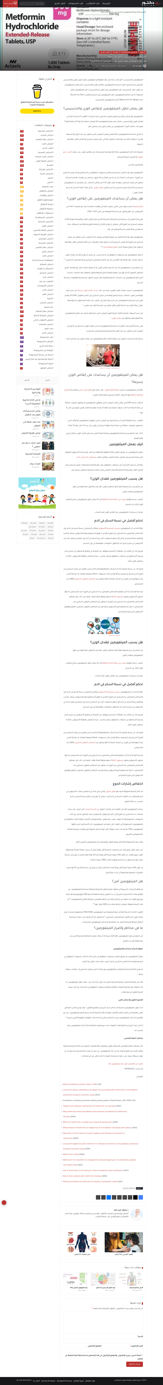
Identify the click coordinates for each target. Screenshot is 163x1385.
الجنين (50, 182)
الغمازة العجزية (32, 454)
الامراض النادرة (46, 174)
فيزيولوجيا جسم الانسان (42, 260)
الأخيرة (47, 380)
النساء (42, 534)
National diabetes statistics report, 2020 (80, 1085)
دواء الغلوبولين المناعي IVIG (78, 1288)
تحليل (25, 534)
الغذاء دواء (35, 464)
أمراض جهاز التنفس (44, 248)
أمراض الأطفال (46, 191)
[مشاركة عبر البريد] (103, 1197)
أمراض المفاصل (45, 239)
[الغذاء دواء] (48, 466)
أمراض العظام (46, 265)
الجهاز (41, 523)
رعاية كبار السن (46, 346)
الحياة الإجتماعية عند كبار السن (39, 359)
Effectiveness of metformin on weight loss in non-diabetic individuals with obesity (97, 1128)
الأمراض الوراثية (46, 170)
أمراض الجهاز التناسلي (43, 230)
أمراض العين (47, 252)
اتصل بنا (36, 1381)
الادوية (135, 12)
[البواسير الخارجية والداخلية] (48, 392)
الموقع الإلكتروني (94, 1346)
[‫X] (135, 1197)
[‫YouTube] (116, 1220)
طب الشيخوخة (76, 4)
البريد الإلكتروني (136, 1346)
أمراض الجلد (47, 256)
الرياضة (42, 527)
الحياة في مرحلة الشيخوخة (41, 355)
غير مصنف (48, 307)
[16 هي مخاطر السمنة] (131, 1279)
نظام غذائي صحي (85, 390)
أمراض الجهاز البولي (44, 161)
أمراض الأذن (47, 290)
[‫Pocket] (119, 1197)
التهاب (50, 523)
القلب (24, 530)
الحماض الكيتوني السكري (85, 579)
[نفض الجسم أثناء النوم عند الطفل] (48, 414)
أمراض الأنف (47, 333)
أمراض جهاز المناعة (44, 311)
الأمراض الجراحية (45, 222)
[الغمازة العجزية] (48, 456)
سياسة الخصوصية (64, 1381)
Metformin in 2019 (71, 1155)
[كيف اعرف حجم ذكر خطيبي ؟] (48, 445)
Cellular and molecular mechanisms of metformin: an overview (89, 1106)
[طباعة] (98, 1197)
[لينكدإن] (119, 1220)
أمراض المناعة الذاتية (43, 316)
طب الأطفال (93, 4)
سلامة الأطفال (46, 209)
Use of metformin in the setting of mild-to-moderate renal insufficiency (93, 1171)
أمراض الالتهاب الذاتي (43, 320)
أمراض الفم (48, 294)
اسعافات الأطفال (45, 213)
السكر (50, 530)
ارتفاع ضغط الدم (111, 247)
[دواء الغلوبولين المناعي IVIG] (75, 1279)
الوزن (33, 534)
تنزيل (50, 538)
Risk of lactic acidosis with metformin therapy (82, 1176)
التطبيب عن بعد (46, 282)
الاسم (140, 1337)
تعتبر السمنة (138, 207)
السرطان (32, 527)
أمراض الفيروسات (45, 286)
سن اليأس (41, 538)
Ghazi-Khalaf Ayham (25, 1380)
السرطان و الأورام (45, 269)
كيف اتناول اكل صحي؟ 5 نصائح (105, 1288)
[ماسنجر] (109, 1197)
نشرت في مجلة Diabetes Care (114, 500)
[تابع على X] (131, 66)
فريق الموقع (79, 1381)
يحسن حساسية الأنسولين (109, 528)
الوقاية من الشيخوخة (43, 351)
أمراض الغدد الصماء (44, 157)
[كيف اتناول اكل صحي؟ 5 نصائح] (103, 1279)
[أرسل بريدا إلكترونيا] (129, 66)
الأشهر (27, 380)
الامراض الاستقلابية (129, 52)
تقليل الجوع (111, 792)
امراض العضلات (46, 325)
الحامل (33, 523)
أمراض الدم (48, 277)
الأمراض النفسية (45, 153)
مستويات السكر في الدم (86, 457)
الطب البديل (59, 4)
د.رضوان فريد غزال (137, 66)
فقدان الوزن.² (115, 318)
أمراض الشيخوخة (45, 342)
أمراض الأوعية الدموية (43, 235)
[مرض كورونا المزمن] (48, 436)
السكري (42, 530)
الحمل (50, 178)
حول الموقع (90, 1381)
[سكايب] (114, 1197)
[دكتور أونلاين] (151, 3)
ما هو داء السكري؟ (114, 635)
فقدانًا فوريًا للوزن (112, 390)
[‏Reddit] (125, 1197)
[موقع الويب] (127, 1220)
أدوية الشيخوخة (46, 364)
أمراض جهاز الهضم (44, 140)
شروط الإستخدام (48, 1381)
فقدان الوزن (98, 188)
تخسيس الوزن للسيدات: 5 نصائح (110, 368)
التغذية (115, 52)
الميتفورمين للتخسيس (129, 1188)
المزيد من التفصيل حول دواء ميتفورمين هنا (126, 1064)
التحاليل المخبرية (46, 243)
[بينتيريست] (130, 1197)
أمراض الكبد (47, 144)
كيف (32, 538)
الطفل (33, 530)
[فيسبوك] (140, 1197)
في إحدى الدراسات (91, 809)
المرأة (50, 534)
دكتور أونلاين (118, 1380)
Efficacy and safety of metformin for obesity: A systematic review (90, 1182)
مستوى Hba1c (117, 597)
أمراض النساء (47, 135)
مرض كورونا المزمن (30, 433)
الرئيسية (107, 4)
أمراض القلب (47, 226)
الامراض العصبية (45, 131)
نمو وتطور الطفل (45, 200)
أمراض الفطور (46, 368)
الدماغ (50, 527)
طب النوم (49, 329)
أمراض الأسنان (46, 303)
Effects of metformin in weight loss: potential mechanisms (87, 1122)
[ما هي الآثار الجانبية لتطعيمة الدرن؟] (48, 403)
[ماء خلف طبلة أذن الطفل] (48, 425)
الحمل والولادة (46, 196)
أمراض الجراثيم (46, 273)
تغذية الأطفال (46, 204)
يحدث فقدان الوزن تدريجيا (87, 291)
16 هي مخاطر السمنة (136, 1288)
